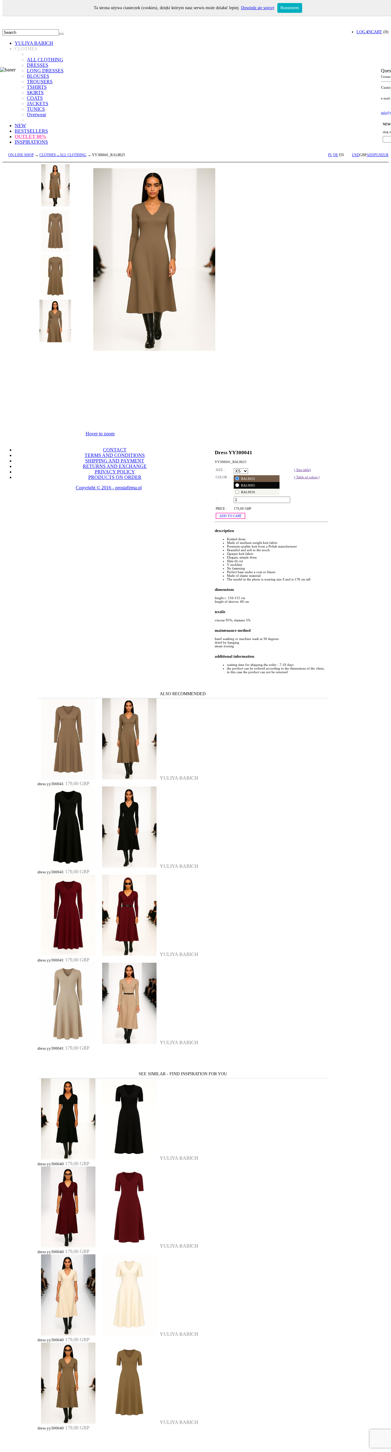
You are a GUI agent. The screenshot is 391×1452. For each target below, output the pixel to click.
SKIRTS (35, 92)
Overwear (36, 114)
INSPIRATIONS (31, 142)
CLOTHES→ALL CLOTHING (62, 155)
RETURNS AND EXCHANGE (115, 466)
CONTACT (114, 449)
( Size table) (302, 470)
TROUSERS (40, 81)
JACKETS (37, 103)
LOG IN (363, 31)
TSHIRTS (37, 87)
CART (376, 31)
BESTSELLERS (31, 131)
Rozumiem (289, 7)
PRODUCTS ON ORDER (114, 477)
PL (330, 155)
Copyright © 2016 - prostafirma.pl (109, 487)
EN (341, 155)
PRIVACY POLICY (115, 471)
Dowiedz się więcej (257, 7)
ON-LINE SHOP (21, 155)
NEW (20, 125)
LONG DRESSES (45, 70)
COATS (35, 98)
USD (356, 155)
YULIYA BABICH (34, 43)
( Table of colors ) (307, 477)
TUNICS (36, 109)
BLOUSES (38, 76)
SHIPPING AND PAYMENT (114, 460)
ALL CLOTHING (45, 59)
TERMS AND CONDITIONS (115, 455)
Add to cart (230, 516)
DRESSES (37, 65)
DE (335, 155)
